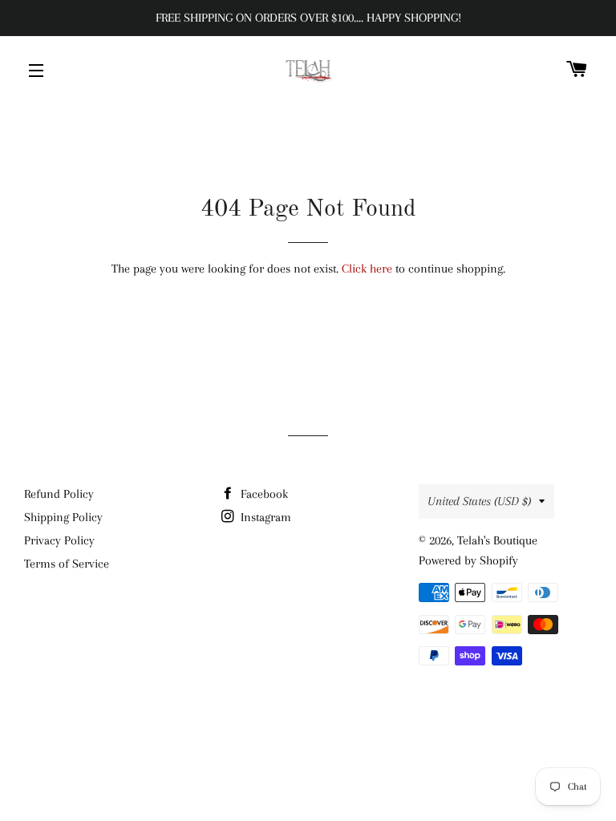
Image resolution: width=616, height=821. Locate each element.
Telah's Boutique (497, 540)
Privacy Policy (59, 540)
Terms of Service (66, 563)
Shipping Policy (63, 517)
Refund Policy (59, 494)
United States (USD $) (479, 501)
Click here (367, 268)
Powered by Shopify (468, 560)
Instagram (264, 517)
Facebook (262, 494)
